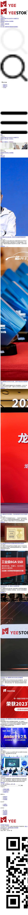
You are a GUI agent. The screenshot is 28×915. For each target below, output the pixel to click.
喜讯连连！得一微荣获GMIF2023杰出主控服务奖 (12, 677)
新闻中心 (3, 19)
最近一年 (3, 155)
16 (11, 784)
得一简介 (3, 26)
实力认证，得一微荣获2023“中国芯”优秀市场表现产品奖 (13, 719)
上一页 (2, 784)
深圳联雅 (16, 827)
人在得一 (3, 24)
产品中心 (3, 17)
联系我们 (16, 26)
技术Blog (7, 21)
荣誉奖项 (11, 26)
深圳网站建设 (11, 827)
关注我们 (3, 825)
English (4, 87)
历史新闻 (3, 156)
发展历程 (7, 26)
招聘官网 (7, 24)
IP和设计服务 (4, 18)
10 (8, 784)
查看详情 (3, 246)
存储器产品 (16, 18)
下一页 (13, 784)
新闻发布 (3, 21)
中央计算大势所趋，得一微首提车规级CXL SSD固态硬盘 (14, 776)
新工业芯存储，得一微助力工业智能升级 (10, 586)
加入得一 (3, 22)
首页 (2, 15)
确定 (22, 785)
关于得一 (3, 25)
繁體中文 (5, 86)
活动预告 (11, 21)
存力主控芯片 (10, 18)
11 (9, 784)
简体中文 (5, 84)
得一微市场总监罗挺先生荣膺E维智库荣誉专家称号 (12, 543)
